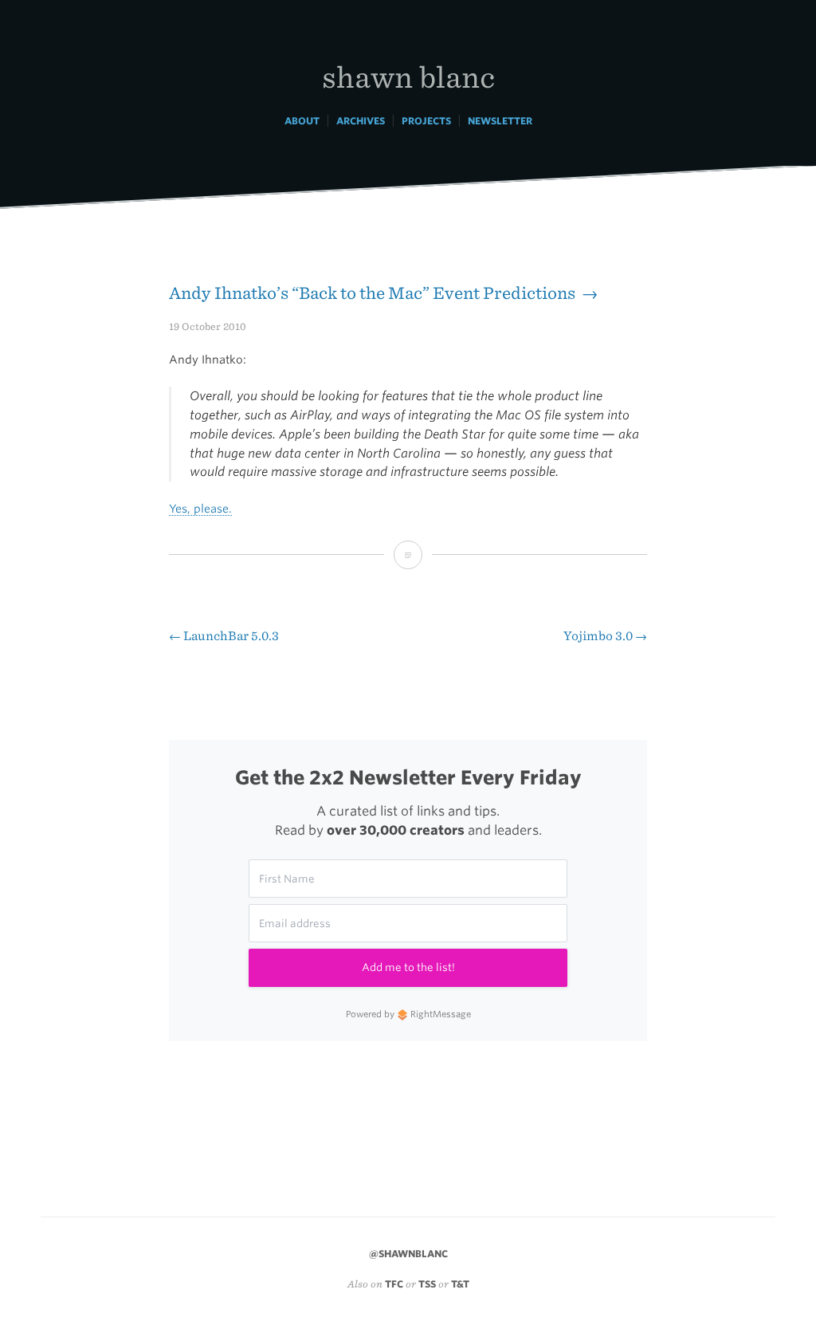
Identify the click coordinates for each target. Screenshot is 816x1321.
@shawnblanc (408, 1254)
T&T (460, 1284)
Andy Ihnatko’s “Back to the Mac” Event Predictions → (383, 293)
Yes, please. (200, 508)
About (302, 121)
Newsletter (500, 121)
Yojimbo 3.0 (605, 636)
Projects (426, 121)
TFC (394, 1284)
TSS (427, 1284)
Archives (360, 121)
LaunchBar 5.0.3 (224, 636)
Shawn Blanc (408, 76)
